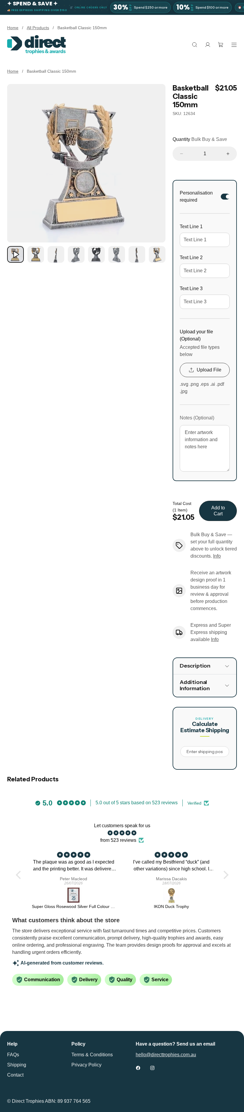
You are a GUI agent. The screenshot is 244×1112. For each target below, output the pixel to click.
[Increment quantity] (228, 154)
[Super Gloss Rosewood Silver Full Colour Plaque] (73, 895)
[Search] (195, 45)
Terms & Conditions (92, 1054)
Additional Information (195, 685)
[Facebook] (138, 1068)
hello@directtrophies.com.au (166, 1054)
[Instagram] (152, 1068)
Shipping (16, 1064)
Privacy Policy (86, 1064)
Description (195, 665)
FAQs (13, 1054)
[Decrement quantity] (181, 154)
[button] (19, 874)
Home (12, 27)
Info (217, 556)
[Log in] (208, 45)
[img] (122, 833)
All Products (38, 27)
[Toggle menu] (234, 45)
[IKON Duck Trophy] (171, 895)
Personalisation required (196, 196)
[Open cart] (221, 45)
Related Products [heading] (33, 779)
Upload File (209, 369)
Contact (15, 1074)
